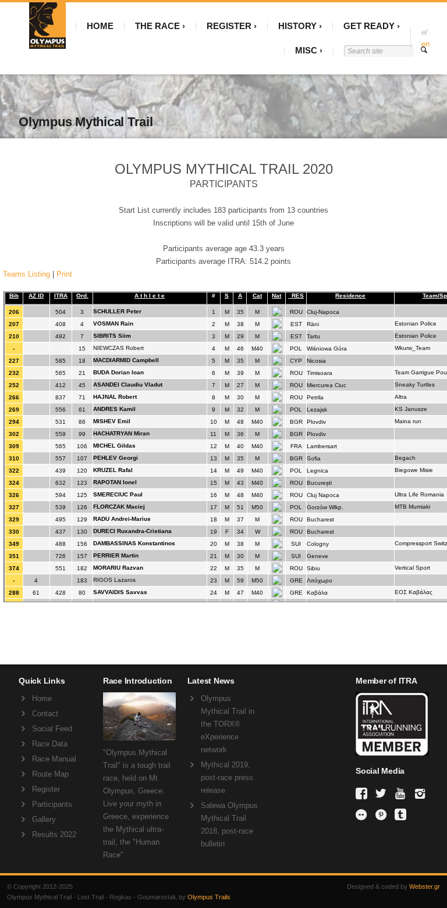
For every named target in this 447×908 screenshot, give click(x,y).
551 (60, 568)
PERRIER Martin (116, 555)
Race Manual (54, 759)
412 (60, 385)
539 (60, 507)
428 (60, 592)
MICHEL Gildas (114, 445)
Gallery (44, 819)
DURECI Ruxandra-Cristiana (132, 531)
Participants (52, 804)
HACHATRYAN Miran (121, 433)
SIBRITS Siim (112, 336)
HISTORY (297, 26)
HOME (100, 26)
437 (60, 531)
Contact (45, 713)
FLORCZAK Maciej (119, 506)
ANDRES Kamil (114, 409)
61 (36, 592)
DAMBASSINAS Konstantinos (134, 543)
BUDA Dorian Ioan (118, 372)
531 (60, 422)
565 (60, 373)
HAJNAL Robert (115, 397)
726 (60, 556)
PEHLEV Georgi (115, 458)
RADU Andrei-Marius (122, 519)
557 (60, 458)
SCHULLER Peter (117, 311)
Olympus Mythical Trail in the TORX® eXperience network (227, 724)
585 (60, 361)
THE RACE (157, 26)
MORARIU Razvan (118, 567)
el (424, 32)
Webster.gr (424, 886)
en (425, 44)
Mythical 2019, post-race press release (227, 777)
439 (60, 470)
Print (64, 274)
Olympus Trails (208, 896)
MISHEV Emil (111, 421)
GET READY (369, 26)
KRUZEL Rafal (113, 470)
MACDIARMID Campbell (126, 360)
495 (60, 519)
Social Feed (52, 728)
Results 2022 (54, 834)
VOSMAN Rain (113, 323)
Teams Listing (26, 274)
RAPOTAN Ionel (115, 482)
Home (42, 698)
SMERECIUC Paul (118, 494)
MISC (306, 50)
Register (46, 789)
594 (60, 495)
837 (60, 397)
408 (60, 324)
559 (60, 434)
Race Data (50, 743)
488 (60, 544)
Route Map (50, 774)
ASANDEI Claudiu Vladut (127, 384)
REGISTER (229, 26)
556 (60, 409)
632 (60, 483)
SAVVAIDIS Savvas (120, 592)
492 (60, 336)
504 (60, 312)
